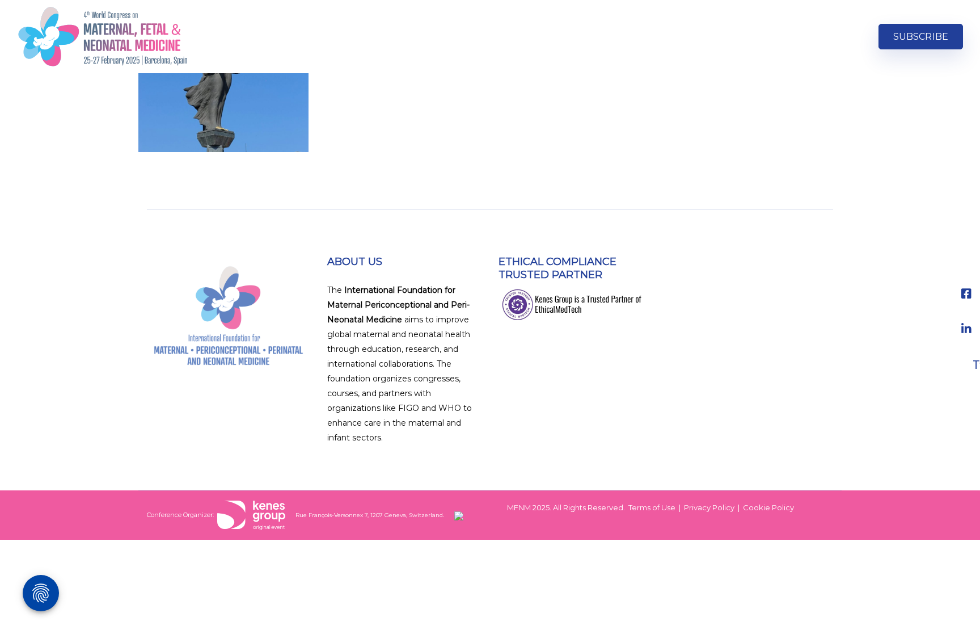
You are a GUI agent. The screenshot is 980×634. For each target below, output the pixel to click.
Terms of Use (651, 507)
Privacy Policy (709, 507)
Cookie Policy (768, 507)
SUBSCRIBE (920, 36)
